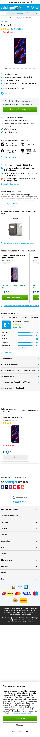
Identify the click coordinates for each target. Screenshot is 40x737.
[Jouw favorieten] (32, 7)
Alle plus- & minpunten (11, 184)
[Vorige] (3, 51)
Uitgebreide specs (10, 157)
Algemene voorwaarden (14, 622)
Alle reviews (8, 353)
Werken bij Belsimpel (32, 618)
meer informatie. (26, 614)
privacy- (16, 713)
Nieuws (14, 618)
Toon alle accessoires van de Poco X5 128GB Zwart (21, 243)
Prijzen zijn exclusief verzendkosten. (25, 610)
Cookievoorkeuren (27, 620)
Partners (21, 618)
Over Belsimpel (6, 618)
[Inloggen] (28, 7)
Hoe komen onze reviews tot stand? (14, 348)
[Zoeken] (36, 13)
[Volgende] (37, 51)
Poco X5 (4, 22)
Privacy (9, 620)
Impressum (16, 620)
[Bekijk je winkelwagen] (37, 7)
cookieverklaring (26, 713)
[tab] (6, 68)
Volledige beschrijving (11, 203)
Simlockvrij (7, 93)
